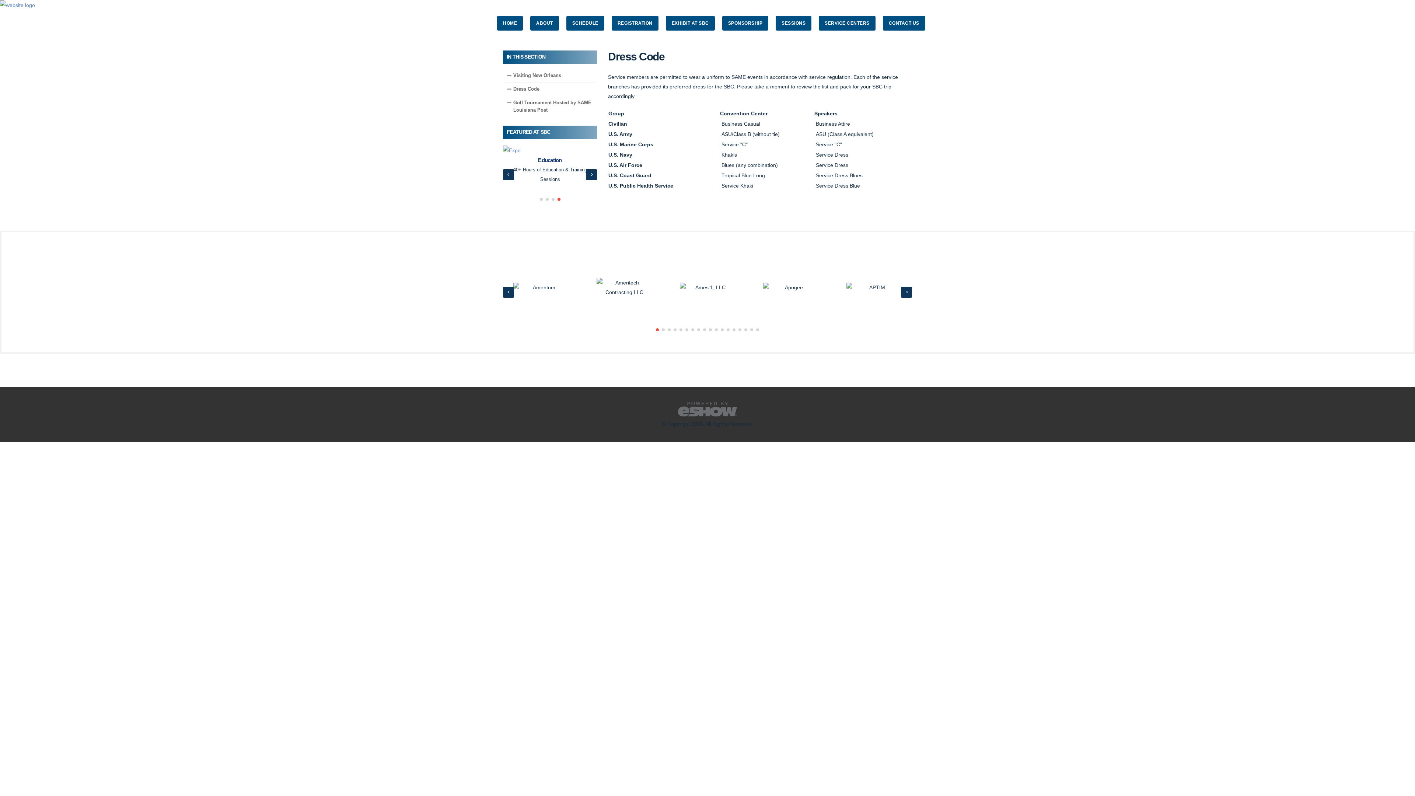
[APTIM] (874, 287)
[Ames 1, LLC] (707, 287)
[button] (541, 199)
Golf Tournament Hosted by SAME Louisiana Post (552, 106)
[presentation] (508, 174)
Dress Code (526, 89)
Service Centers (847, 23)
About (544, 23)
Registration (635, 23)
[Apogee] (791, 287)
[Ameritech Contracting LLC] (624, 287)
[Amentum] (541, 287)
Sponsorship (745, 23)
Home (510, 23)
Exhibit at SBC (690, 23)
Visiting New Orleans (537, 75)
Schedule (585, 23)
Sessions (794, 23)
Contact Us (904, 23)
